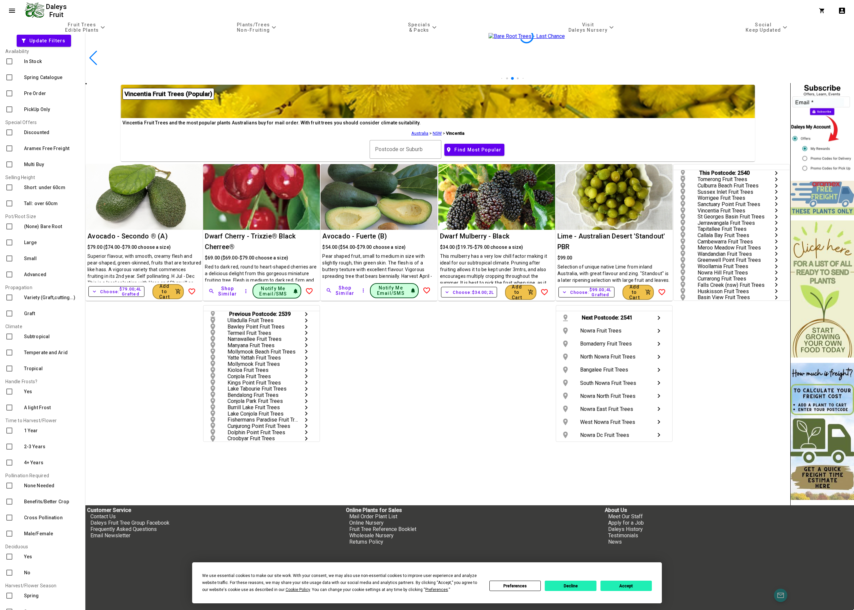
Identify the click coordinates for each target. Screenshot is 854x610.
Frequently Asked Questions (123, 529)
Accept (626, 586)
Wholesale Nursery (371, 535)
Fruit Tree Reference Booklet (382, 529)
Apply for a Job (626, 523)
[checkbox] (42, 61)
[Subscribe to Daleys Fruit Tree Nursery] (822, 129)
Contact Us (103, 516)
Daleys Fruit (57, 11)
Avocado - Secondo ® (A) (127, 236)
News (615, 542)
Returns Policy (366, 542)
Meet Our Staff (625, 516)
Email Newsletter (110, 535)
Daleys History (625, 529)
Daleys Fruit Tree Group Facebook (129, 523)
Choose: (116, 291)
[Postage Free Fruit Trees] (822, 198)
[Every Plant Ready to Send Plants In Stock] (822, 289)
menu (12, 11)
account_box (842, 11)
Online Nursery (366, 523)
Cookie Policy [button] (298, 589)
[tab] (86, 27)
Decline (571, 586)
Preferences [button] (436, 589)
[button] (501, 78)
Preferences (515, 586)
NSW (437, 133)
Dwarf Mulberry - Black (475, 236)
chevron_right (776, 173)
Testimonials (623, 535)
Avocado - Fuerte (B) (354, 236)
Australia (419, 133)
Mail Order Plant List (373, 516)
